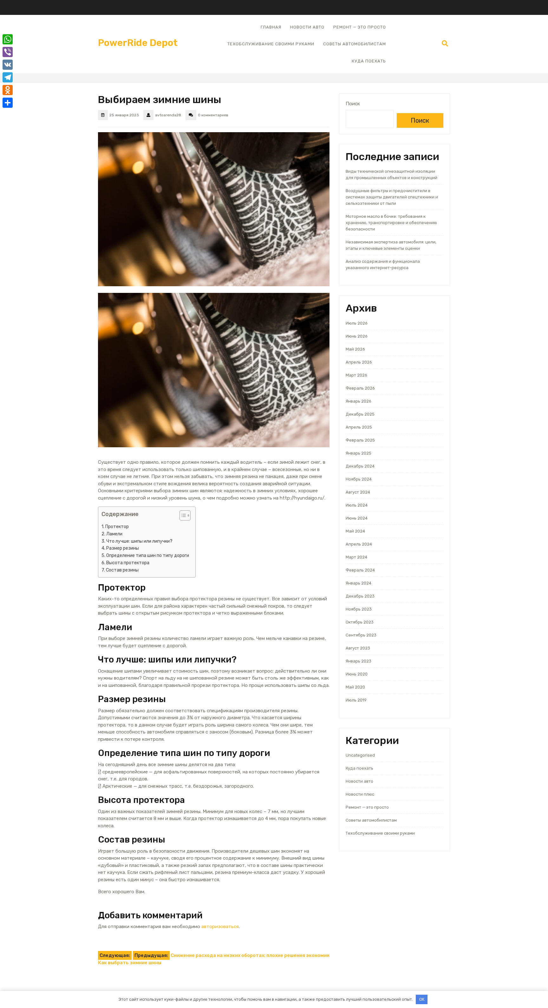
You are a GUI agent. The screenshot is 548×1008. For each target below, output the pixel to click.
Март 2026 (356, 375)
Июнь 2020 (357, 674)
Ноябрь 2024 (359, 479)
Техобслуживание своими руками (270, 44)
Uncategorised (360, 755)
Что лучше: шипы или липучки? (139, 541)
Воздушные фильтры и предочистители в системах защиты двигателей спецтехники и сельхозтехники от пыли (392, 197)
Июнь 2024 (357, 518)
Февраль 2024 (360, 570)
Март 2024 (356, 557)
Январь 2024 (358, 583)
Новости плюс (360, 794)
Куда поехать (369, 61)
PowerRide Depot (138, 42)
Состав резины (122, 570)
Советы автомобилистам (354, 44)
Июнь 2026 (357, 336)
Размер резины (122, 548)
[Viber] (7, 52)
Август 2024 (358, 492)
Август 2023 (358, 648)
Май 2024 (355, 531)
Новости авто (307, 27)
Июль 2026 (357, 323)
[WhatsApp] (7, 39)
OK (421, 999)
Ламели (114, 534)
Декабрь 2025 (360, 414)
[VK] (7, 64)
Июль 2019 (356, 700)
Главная (271, 27)
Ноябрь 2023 (359, 609)
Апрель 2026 (359, 362)
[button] (182, 516)
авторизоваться (220, 926)
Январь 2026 (358, 401)
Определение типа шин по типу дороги (147, 555)
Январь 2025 (358, 453)
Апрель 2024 (359, 544)
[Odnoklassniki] (7, 90)
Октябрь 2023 (360, 622)
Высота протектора (127, 562)
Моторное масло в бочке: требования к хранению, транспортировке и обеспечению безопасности (391, 222)
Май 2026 (355, 349)
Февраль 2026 (360, 388)
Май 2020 (355, 687)
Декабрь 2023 (360, 596)
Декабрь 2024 (360, 466)
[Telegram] (7, 77)
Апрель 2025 (359, 427)
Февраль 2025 (360, 440)
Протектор (117, 526)
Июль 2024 (357, 505)
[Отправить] (7, 102)
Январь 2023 (358, 661)
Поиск (353, 104)
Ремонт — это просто (359, 27)
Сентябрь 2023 (361, 635)
